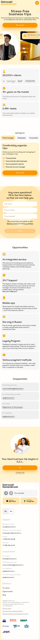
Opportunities (8, 591)
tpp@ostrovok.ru (9, 416)
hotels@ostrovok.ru (10, 559)
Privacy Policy (27, 224)
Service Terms (12, 224)
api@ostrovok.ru (8, 398)
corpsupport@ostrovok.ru (12, 533)
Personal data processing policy (13, 611)
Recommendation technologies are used (15, 614)
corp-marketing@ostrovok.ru (13, 388)
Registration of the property (13, 407)
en (11, 511)
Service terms (7, 608)
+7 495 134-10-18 (9, 545)
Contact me (20, 472)
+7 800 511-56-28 (9, 539)
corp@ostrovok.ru (9, 527)
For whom (6, 588)
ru (6, 511)
